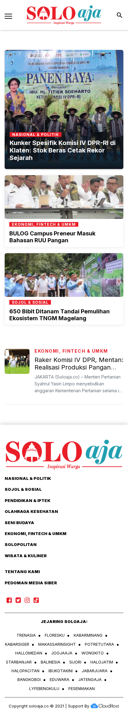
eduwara (59, 679)
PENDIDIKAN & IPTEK (27, 500)
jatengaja (90, 679)
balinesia (50, 661)
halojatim (101, 661)
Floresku (55, 635)
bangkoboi (29, 679)
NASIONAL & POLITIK (28, 478)
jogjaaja (61, 652)
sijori (75, 661)
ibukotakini (60, 670)
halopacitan (25, 670)
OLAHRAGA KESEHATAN (31, 511)
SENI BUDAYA (19, 522)
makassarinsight (57, 644)
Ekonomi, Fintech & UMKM (71, 351)
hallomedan (28, 652)
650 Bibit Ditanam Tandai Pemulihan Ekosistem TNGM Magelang (59, 314)
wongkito (92, 652)
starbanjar (19, 661)
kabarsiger (17, 644)
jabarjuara (94, 670)
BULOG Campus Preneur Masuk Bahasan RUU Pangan (52, 237)
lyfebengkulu (44, 688)
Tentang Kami (22, 571)
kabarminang (88, 635)
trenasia (26, 635)
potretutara (99, 644)
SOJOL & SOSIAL (23, 489)
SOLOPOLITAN (21, 544)
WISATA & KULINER (26, 555)
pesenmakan (81, 688)
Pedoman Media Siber (31, 582)
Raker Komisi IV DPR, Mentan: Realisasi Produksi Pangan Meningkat (78, 367)
